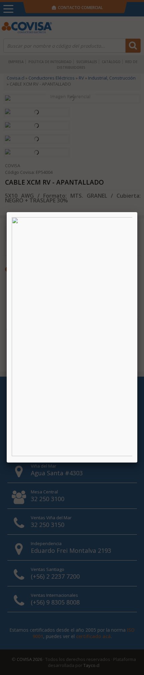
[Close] (137, 212)
